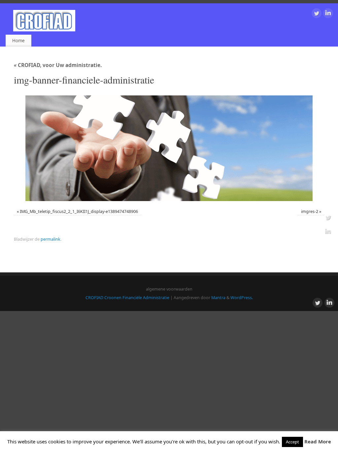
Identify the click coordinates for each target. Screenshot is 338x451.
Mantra (218, 297)
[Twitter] (316, 14)
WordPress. (241, 297)
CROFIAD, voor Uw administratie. (58, 65)
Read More (317, 441)
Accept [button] (292, 442)
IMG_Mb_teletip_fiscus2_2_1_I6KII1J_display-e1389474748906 (79, 211)
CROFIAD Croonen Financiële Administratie (127, 297)
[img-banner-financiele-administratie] (169, 148)
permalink (50, 239)
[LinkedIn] (328, 14)
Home (18, 41)
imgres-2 (309, 211)
